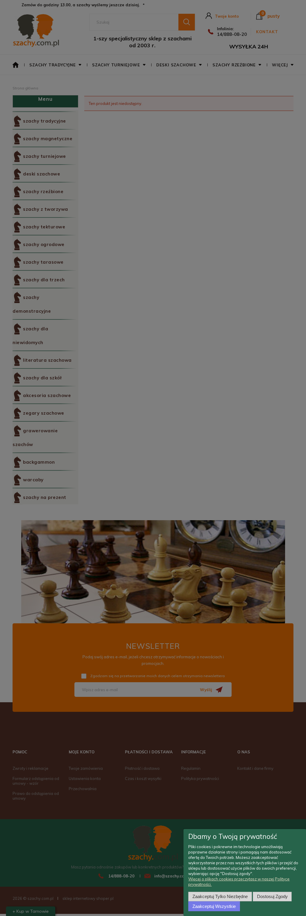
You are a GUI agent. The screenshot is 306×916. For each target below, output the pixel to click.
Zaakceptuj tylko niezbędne (220, 896)
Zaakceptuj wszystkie (214, 906)
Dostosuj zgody (272, 896)
